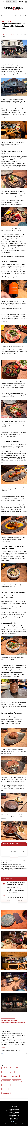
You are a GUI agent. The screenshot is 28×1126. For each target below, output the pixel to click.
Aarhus (4, 1072)
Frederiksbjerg (5, 1076)
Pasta (11, 1067)
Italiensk (4, 1089)
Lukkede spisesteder (14, 1118)
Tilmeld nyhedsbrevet (14, 1115)
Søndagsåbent (5, 1084)
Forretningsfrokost (16, 1080)
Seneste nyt (3, 15)
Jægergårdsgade (6, 1093)
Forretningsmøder (6, 1080)
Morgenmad (10, 15)
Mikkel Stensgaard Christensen (10, 34)
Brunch (16, 15)
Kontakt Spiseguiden (14, 1109)
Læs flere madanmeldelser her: (8, 1018)
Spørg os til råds (14, 1119)
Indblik (14, 1116)
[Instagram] (15, 1122)
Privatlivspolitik (14, 1106)
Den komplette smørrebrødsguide (13, 1022)
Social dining (18, 1089)
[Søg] (3, 1)
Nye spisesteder (19, 1072)
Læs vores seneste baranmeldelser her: (9, 1020)
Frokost (22, 15)
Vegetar (10, 1072)
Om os (14, 1107)
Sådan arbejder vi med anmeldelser (14, 1110)
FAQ (14, 1113)
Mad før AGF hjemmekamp (17, 1084)
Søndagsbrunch (15, 1076)
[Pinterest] (16, 1122)
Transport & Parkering (14, 1112)
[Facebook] (13, 1122)
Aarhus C (5, 1067)
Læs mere (14, 856)
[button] (26, 1)
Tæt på (21, 1)
